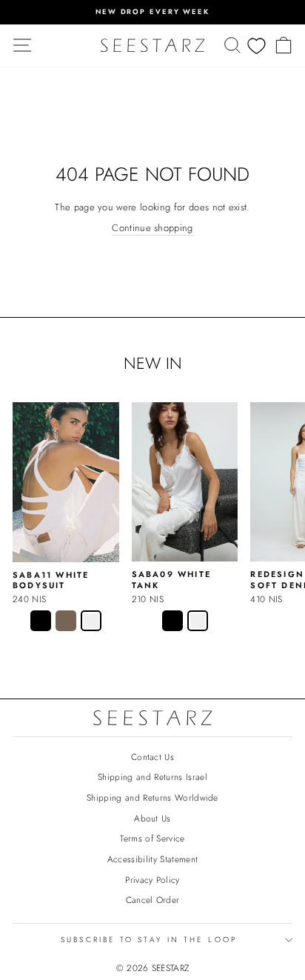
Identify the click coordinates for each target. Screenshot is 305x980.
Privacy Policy (152, 879)
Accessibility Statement (152, 859)
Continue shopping (152, 228)
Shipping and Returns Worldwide (152, 797)
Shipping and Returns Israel (152, 776)
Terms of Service (152, 838)
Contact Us (152, 756)
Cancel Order (153, 899)
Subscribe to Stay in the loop (149, 939)
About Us (152, 818)
